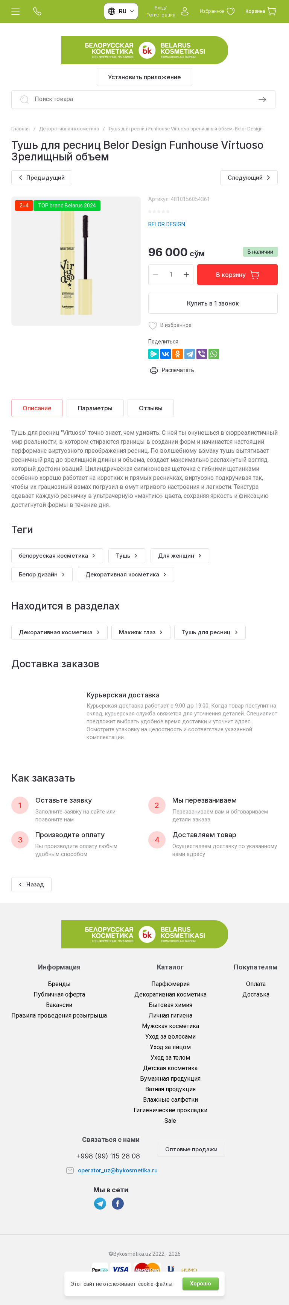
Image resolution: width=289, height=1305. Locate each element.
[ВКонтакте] (165, 354)
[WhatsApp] (213, 354)
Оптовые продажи (191, 1149)
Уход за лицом (170, 1047)
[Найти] (262, 99)
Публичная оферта (59, 994)
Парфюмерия (170, 983)
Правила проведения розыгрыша (59, 1015)
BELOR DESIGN (166, 224)
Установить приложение (144, 77)
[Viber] (201, 354)
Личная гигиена (170, 1015)
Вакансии (59, 1005)
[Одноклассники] (177, 354)
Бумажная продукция (170, 1078)
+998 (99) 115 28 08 (108, 1156)
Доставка (255, 994)
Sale (170, 1120)
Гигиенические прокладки (170, 1110)
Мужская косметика (170, 1026)
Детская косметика (170, 1068)
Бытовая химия (170, 1005)
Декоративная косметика (170, 994)
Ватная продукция (170, 1089)
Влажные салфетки (170, 1099)
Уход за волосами (170, 1036)
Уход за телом (170, 1057)
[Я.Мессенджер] (153, 354)
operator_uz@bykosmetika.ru (118, 1170)
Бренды (59, 983)
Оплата (256, 983)
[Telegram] (189, 354)
